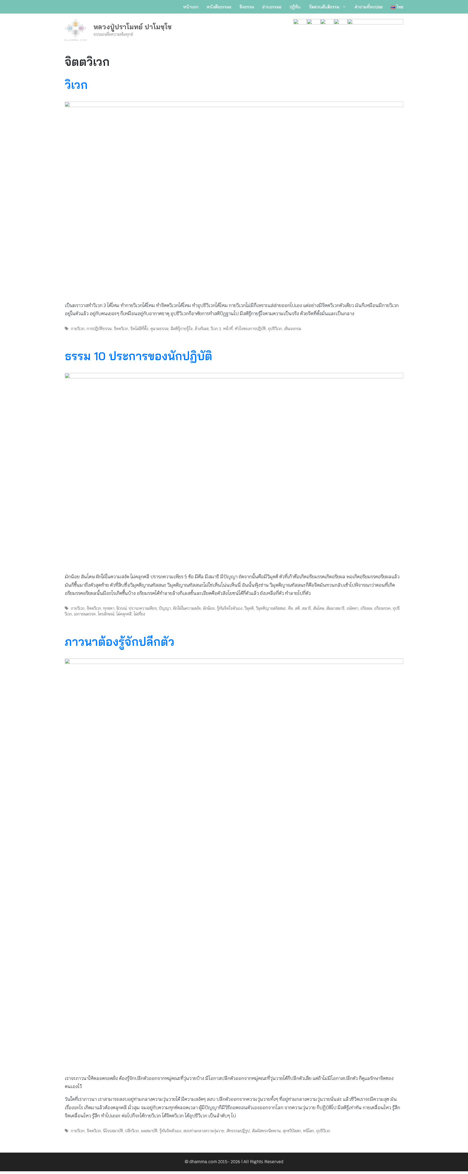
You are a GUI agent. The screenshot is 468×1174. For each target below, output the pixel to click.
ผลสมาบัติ (149, 1130)
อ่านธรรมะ (271, 6)
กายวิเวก (77, 328)
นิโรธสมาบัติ (113, 1130)
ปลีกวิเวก (132, 1130)
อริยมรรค (382, 608)
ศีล (290, 608)
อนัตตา (352, 608)
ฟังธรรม (246, 6)
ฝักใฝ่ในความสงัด (187, 608)
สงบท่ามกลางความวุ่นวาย (203, 1130)
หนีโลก (308, 1130)
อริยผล (366, 608)
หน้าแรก (191, 6)
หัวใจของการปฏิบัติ (250, 328)
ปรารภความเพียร (143, 608)
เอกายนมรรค (85, 614)
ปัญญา (165, 608)
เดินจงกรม (292, 328)
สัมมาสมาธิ (335, 608)
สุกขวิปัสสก (292, 1130)
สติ (297, 608)
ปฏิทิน (295, 6)
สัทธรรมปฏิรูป (238, 1130)
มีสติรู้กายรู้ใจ (182, 328)
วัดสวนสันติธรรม (324, 6)
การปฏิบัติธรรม (99, 328)
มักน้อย (209, 608)
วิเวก (76, 85)
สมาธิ (306, 608)
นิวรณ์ (121, 608)
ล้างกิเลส (202, 328)
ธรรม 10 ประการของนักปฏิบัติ (138, 356)
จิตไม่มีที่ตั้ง (139, 328)
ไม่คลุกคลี (123, 614)
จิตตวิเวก (121, 328)
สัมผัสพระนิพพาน (266, 1130)
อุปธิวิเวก (275, 328)
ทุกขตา (108, 608)
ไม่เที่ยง (139, 614)
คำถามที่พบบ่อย (369, 6)
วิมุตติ (249, 608)
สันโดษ (318, 608)
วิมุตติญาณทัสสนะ (271, 608)
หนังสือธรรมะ (219, 6)
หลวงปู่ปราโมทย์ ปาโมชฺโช (132, 26)
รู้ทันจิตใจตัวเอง (229, 608)
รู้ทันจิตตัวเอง (170, 1130)
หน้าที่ (228, 328)
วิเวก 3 (216, 328)
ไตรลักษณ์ (106, 614)
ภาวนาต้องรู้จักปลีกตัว (119, 641)
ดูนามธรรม (159, 328)
